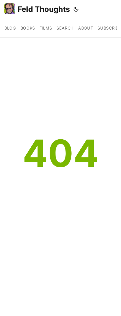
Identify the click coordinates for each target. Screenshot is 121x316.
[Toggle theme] (76, 9)
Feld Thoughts (44, 9)
